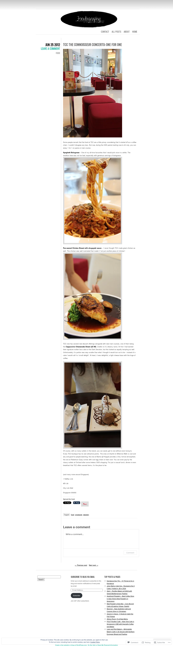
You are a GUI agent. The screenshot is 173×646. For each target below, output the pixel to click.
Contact (105, 31)
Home (134, 31)
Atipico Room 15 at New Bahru (117, 619)
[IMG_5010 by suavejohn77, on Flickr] (92, 405)
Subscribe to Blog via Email (83, 576)
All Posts (116, 31)
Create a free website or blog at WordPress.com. (71, 645)
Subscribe (76, 595)
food (72, 514)
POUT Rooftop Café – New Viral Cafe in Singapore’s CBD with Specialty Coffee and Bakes (120, 624)
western (86, 514)
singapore (78, 514)
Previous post (81, 565)
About (127, 31)
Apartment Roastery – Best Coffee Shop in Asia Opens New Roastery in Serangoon (120, 598)
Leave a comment (50, 48)
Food (58, 53)
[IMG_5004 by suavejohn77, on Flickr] (92, 296)
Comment (130, 553)
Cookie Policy (95, 642)
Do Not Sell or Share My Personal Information (103, 645)
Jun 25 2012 (52, 44)
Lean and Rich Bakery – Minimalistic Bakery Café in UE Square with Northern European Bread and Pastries (120, 631)
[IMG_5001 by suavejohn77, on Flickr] (92, 200)
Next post (93, 565)
